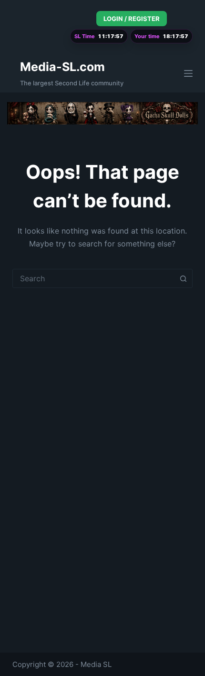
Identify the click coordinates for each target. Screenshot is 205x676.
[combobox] (93, 278)
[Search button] (183, 278)
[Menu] (188, 73)
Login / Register (131, 18)
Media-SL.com (62, 67)
